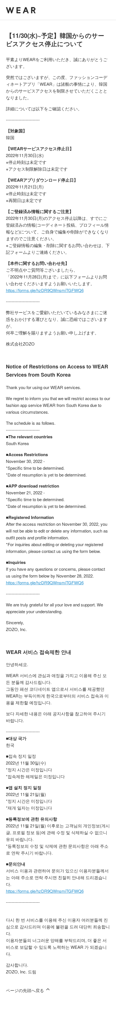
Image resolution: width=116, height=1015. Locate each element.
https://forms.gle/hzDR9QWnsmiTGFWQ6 (45, 290)
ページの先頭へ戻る (25, 990)
